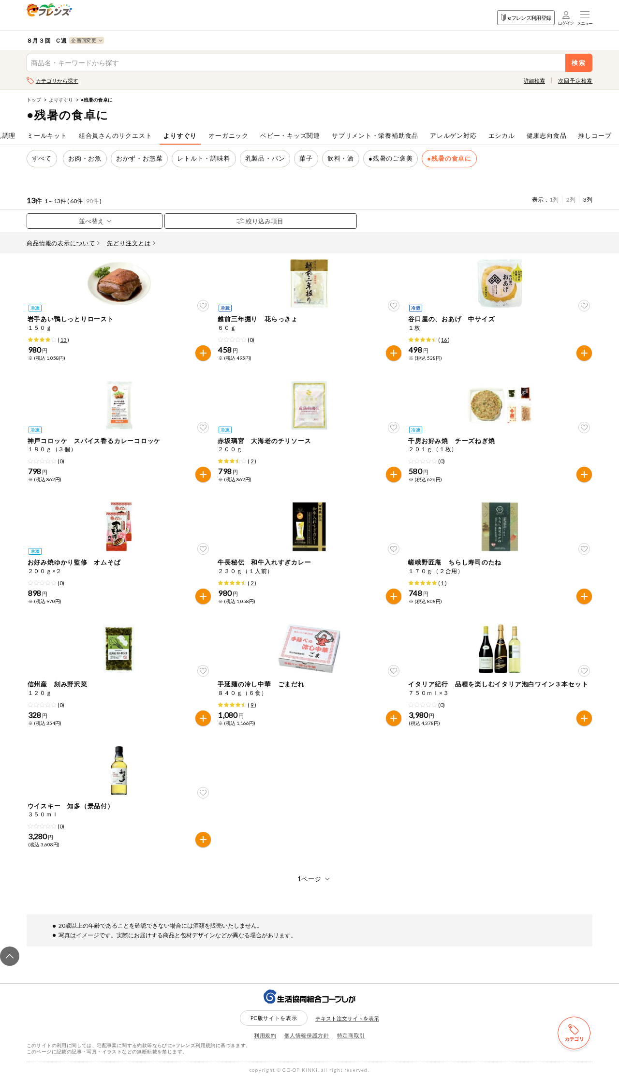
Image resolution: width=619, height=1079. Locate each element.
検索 (579, 62)
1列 (554, 199)
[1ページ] (310, 878)
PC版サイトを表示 (274, 1018)
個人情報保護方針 (306, 1035)
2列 (570, 199)
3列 (587, 199)
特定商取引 (351, 1035)
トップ (34, 100)
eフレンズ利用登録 (529, 18)
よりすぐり (61, 100)
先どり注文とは (129, 243)
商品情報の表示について (61, 243)
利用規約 (265, 1035)
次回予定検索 (575, 80)
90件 (92, 201)
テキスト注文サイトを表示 (347, 1018)
